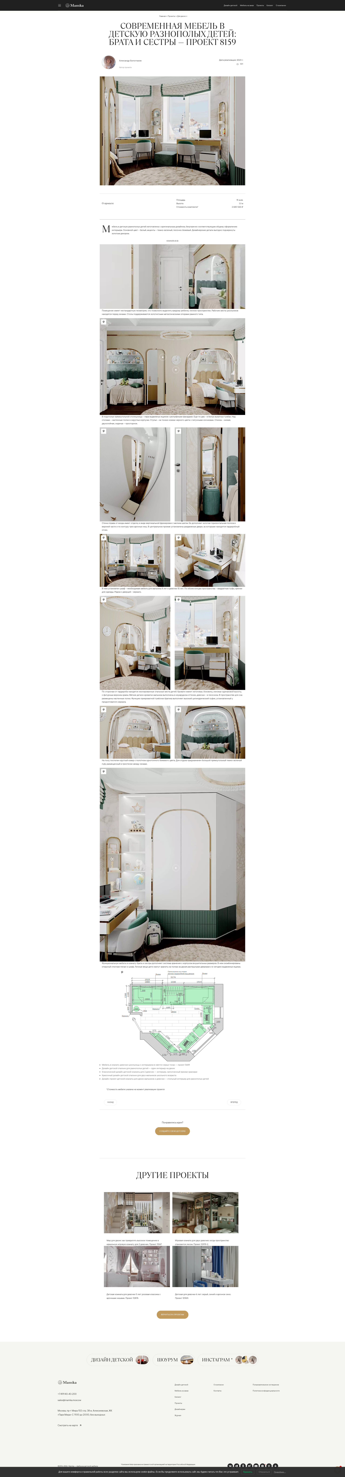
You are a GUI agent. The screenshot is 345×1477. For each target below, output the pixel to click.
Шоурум (167, 1360)
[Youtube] (249, 1466)
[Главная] (73, 5)
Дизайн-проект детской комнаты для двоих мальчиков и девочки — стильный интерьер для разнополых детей (155, 1078)
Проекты (171, 16)
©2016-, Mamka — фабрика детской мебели (78, 1466)
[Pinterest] (269, 1466)
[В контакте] (230, 1466)
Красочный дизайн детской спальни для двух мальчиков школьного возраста (139, 1075)
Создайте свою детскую (172, 1131)
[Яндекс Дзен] (275, 1466)
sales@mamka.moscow (69, 1400)
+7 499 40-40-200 (67, 1393)
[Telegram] (236, 1466)
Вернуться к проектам (172, 1314)
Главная (162, 16)
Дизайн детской (112, 1360)
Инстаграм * (217, 1360)
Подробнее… (280, 1472)
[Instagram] (262, 1466)
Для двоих (181, 16)
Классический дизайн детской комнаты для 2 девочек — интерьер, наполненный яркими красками (149, 1071)
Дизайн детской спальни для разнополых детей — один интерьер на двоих (138, 1068)
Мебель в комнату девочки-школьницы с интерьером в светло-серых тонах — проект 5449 (146, 1064)
